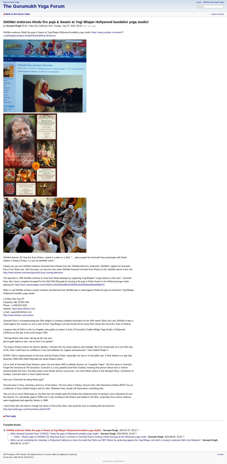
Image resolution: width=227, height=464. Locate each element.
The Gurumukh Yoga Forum (34, 6)
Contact (220, 454)
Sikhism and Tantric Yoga (213, 2)
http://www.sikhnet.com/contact (18, 315)
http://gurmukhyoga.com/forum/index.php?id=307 (27, 409)
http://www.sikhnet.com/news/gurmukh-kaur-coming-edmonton (33, 272)
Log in (198, 2)
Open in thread (218, 14)
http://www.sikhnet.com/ (23, 308)
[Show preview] (136, 433)
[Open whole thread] (138, 430)
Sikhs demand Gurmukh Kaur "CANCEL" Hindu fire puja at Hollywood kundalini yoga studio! (54, 433)
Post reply (10, 416)
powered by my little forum (113, 461)
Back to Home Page (11, 2)
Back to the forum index (17, 14)
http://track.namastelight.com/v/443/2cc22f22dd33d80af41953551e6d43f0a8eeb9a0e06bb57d (59, 284)
